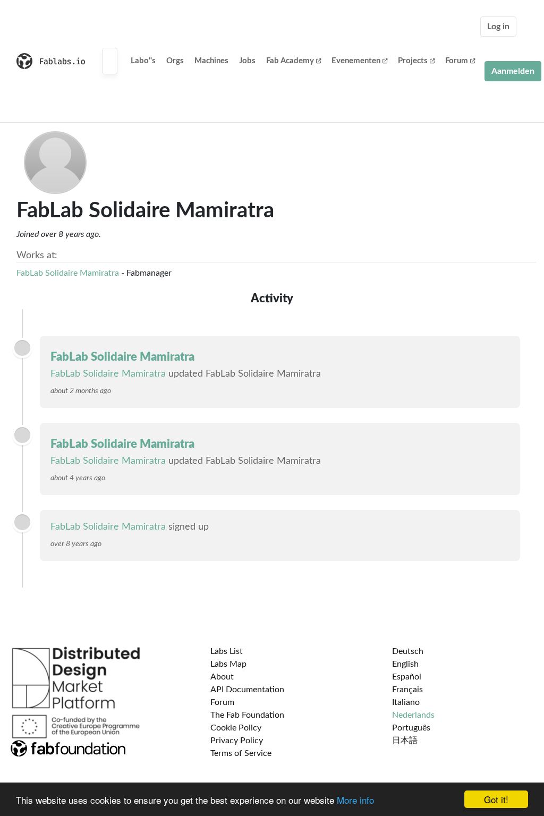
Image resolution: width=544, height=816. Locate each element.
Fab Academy (290, 61)
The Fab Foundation (247, 715)
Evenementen (356, 61)
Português (411, 728)
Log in (498, 26)
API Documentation (247, 689)
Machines (211, 61)
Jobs (247, 61)
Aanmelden (512, 71)
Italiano (406, 702)
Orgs (175, 61)
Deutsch (407, 651)
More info (355, 799)
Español (406, 677)
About (222, 677)
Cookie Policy (235, 728)
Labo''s (143, 61)
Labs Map (228, 664)
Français (407, 689)
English (405, 664)
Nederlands (413, 715)
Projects (413, 61)
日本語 (405, 740)
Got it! (496, 799)
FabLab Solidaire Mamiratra (67, 273)
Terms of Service (240, 753)
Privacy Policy (236, 740)
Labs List (226, 651)
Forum (456, 61)
